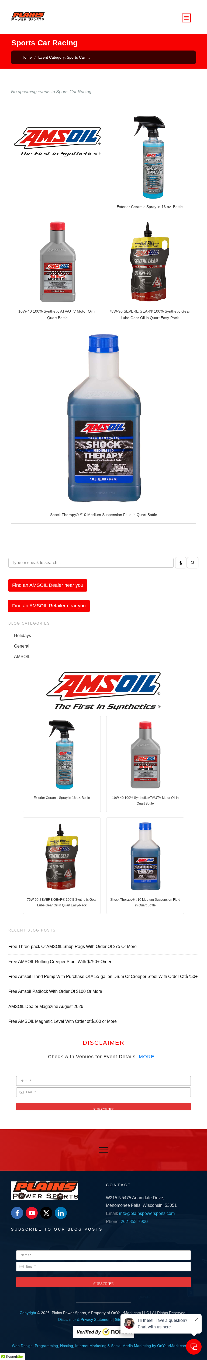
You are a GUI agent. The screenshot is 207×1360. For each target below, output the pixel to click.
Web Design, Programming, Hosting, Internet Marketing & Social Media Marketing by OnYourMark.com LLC (103, 1346)
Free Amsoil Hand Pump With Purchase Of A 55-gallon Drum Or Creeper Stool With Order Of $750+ (103, 976)
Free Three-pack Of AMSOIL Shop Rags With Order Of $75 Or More (72, 946)
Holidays (22, 635)
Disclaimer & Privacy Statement (85, 1319)
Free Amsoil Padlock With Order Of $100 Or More (55, 991)
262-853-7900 (134, 1221)
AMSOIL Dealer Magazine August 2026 (45, 1006)
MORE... (149, 1056)
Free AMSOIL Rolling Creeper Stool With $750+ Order (59, 961)
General (21, 646)
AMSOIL (22, 656)
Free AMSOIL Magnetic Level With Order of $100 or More (62, 1021)
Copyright (28, 1313)
